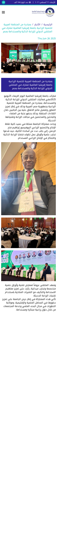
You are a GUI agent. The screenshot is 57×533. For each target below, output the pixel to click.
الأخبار (37, 24)
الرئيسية (48, 24)
